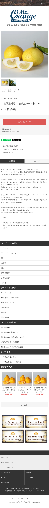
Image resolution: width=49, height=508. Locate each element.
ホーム (4, 90)
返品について (6, 129)
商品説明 (12, 161)
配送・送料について (29, 488)
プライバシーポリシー (27, 491)
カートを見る (30, 477)
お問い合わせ (5, 482)
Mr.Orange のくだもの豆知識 (12, 347)
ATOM (42, 491)
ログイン (3, 477)
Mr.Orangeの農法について (11, 332)
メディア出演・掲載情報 (10, 342)
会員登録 (28, 472)
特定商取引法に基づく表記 (11, 131)
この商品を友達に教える (11, 146)
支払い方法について (16, 488)
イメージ (37, 161)
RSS (38, 491)
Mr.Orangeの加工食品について (12, 337)
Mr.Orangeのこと (7, 327)
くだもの (10, 90)
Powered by (12, 502)
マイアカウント (5, 472)
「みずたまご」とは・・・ (11, 357)
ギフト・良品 (11, 91)
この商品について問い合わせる (13, 149)
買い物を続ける (8, 152)
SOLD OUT (24, 122)
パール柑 (16, 90)
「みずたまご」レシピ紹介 (11, 362)
